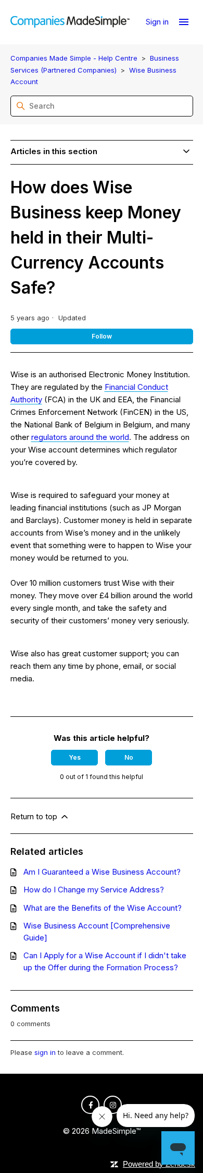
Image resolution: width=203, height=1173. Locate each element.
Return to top (34, 816)
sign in (45, 1052)
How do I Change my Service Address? (93, 890)
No (128, 757)
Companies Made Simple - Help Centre (73, 58)
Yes (75, 757)
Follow (102, 336)
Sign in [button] (158, 22)
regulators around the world (80, 437)
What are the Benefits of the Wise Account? (102, 908)
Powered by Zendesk (159, 1163)
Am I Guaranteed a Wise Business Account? (102, 872)
